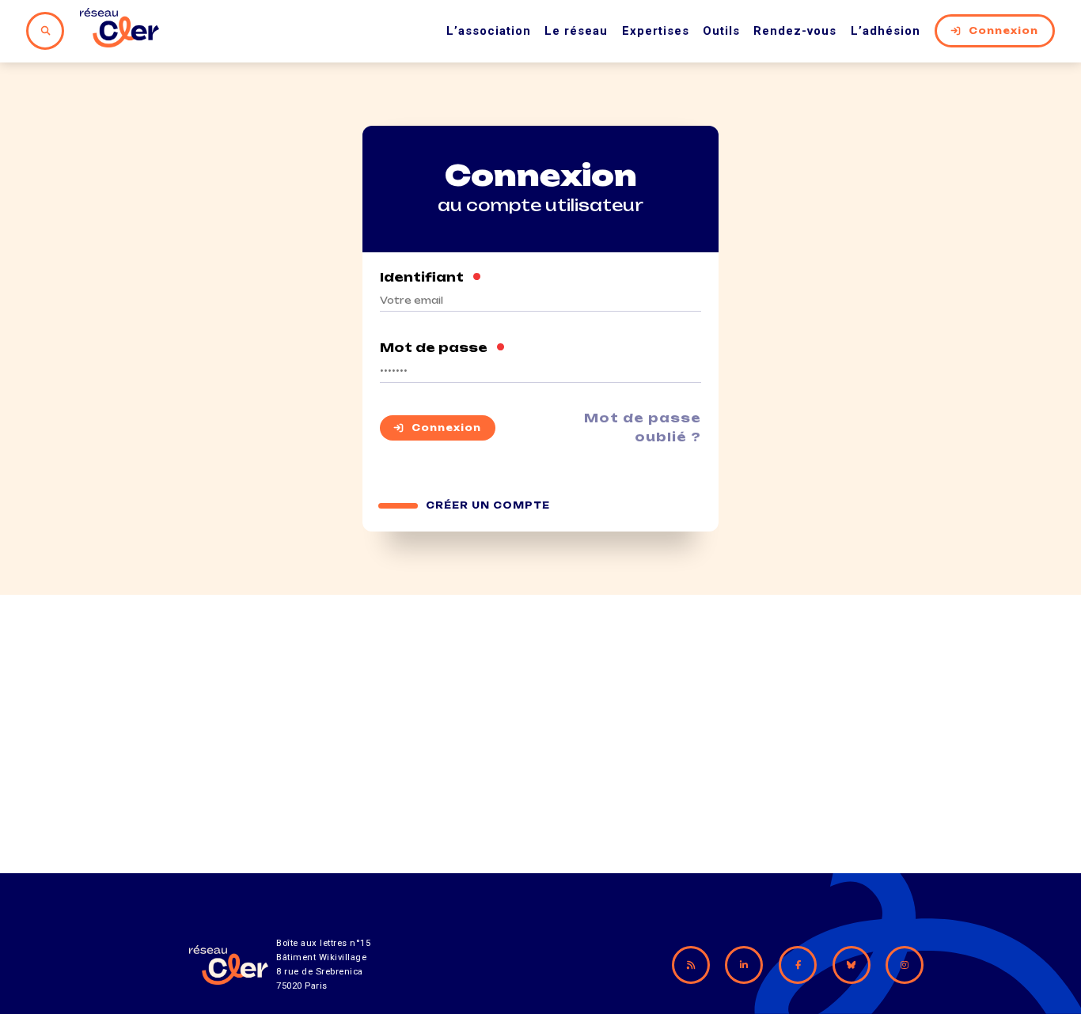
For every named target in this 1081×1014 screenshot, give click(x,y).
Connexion (1003, 30)
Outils (721, 31)
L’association (488, 31)
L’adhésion (885, 31)
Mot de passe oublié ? (642, 428)
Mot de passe (443, 348)
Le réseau (576, 31)
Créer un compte (488, 505)
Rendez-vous (794, 31)
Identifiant (431, 277)
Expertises (655, 31)
